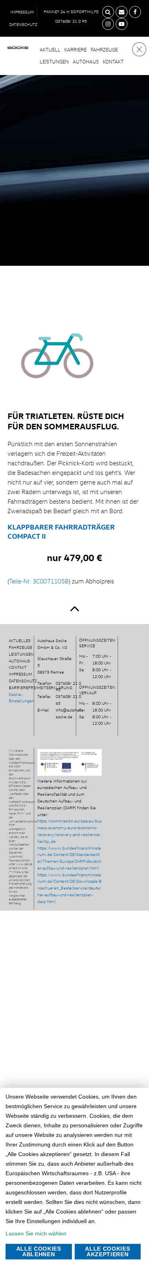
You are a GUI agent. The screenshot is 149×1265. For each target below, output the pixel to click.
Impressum (20, 674)
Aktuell (50, 49)
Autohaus (86, 61)
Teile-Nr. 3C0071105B (39, 581)
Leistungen (54, 61)
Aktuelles (20, 640)
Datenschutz (23, 681)
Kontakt (113, 61)
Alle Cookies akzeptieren (107, 1251)
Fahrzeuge (104, 49)
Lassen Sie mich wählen (36, 1233)
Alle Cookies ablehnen (38, 1251)
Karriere (75, 49)
